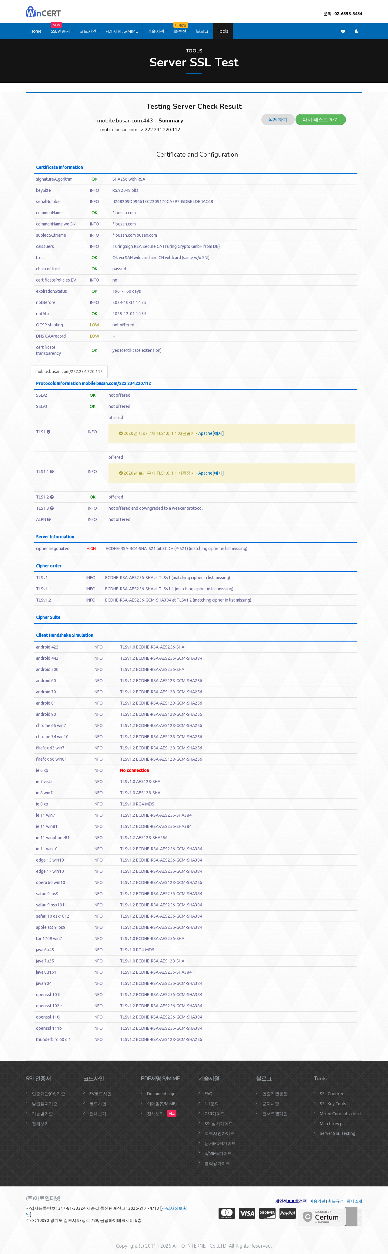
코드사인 (87, 31)
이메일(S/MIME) (162, 1103)
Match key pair (333, 1123)
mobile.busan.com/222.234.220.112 (69, 371)
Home (36, 31)
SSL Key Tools (333, 1103)
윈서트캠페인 (275, 1113)
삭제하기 (278, 119)
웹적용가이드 (217, 1163)
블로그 (202, 31)
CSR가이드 (215, 1113)
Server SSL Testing (337, 1133)
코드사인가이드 (219, 1133)
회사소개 (354, 1201)
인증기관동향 (275, 1093)
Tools (223, 31)
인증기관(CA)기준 (48, 1093)
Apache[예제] (211, 433)
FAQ (208, 1093)
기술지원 (155, 31)
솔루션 (180, 28)
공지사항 (270, 1103)
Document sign (161, 1093)
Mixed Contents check (341, 1113)
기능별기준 (42, 1113)
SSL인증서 (60, 28)
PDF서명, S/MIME (122, 31)
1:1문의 (212, 1103)
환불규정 (336, 1201)
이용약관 (317, 1201)
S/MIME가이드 (218, 1153)
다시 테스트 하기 (321, 119)
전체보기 (40, 1123)
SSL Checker (331, 1093)
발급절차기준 (44, 1103)
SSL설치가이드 (219, 1123)
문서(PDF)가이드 (220, 1143)
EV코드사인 (100, 1093)
